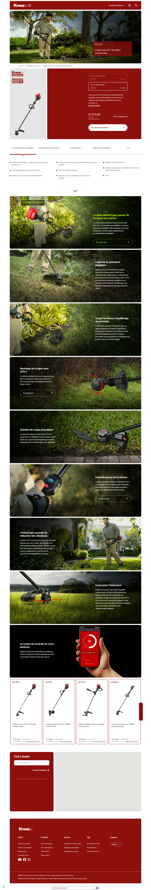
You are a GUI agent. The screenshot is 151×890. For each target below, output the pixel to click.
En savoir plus (101, 242)
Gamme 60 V (45, 851)
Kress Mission (91, 848)
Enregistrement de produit (72, 844)
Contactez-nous (23, 855)
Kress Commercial (93, 851)
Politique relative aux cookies (44, 878)
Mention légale (58, 878)
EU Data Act (67, 878)
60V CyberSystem (47, 848)
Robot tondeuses (46, 844)
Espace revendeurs (116, 5)
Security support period (79, 878)
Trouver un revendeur (100, 128)
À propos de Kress (24, 844)
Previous (10, 712)
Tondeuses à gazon (33, 66)
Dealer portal (22, 851)
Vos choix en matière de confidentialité (81, 888)
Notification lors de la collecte (60, 888)
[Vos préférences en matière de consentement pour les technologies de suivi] (4, 886)
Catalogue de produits (71, 851)
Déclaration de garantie (71, 848)
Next (141, 712)
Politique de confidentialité (26, 878)
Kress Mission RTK (93, 844)
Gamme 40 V (45, 855)
